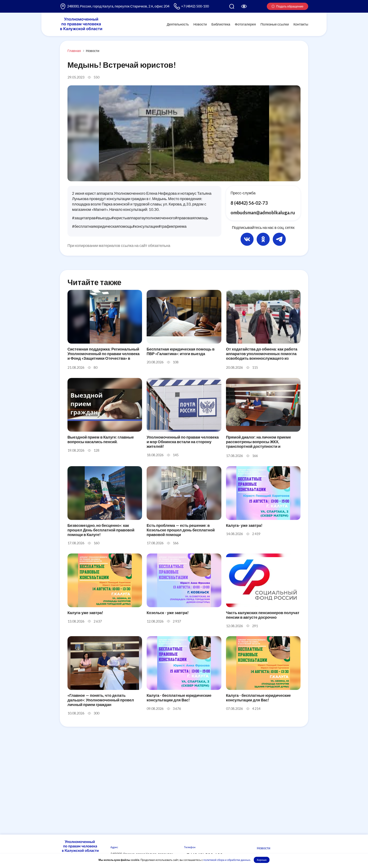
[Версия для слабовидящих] (244, 6)
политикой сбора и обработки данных (226, 859)
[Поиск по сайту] (232, 6)
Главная (74, 51)
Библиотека (220, 24)
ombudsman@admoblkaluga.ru (263, 212)
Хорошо (262, 859)
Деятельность (178, 24)
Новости (200, 24)
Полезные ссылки (274, 24)
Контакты (300, 24)
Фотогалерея (245, 24)
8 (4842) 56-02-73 (249, 203)
